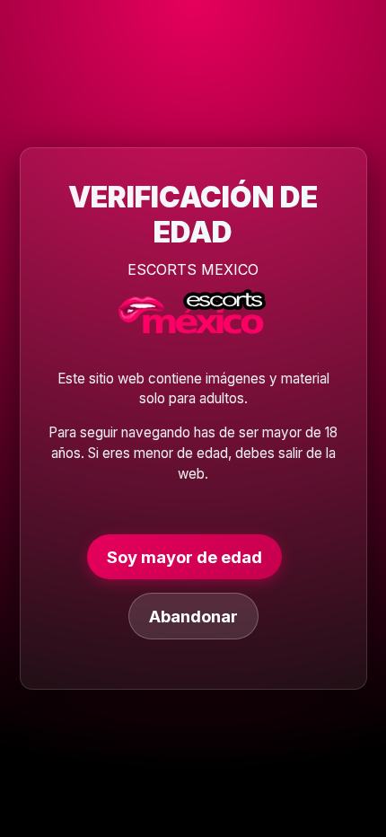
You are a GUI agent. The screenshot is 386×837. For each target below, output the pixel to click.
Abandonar (193, 616)
